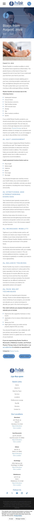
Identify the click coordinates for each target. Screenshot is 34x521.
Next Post (25, 356)
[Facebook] (7, 493)
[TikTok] (27, 493)
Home (17, 385)
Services (17, 394)
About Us (17, 388)
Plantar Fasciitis (14, 351)
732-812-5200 (17, 376)
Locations (17, 397)
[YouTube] (17, 493)
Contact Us (17, 409)
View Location (17, 428)
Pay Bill (17, 403)
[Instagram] (22, 493)
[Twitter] (12, 493)
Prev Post (9, 356)
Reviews (17, 406)
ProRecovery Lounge (17, 400)
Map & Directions (17, 426)
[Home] (16, 3)
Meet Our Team (17, 391)
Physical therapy (16, 128)
